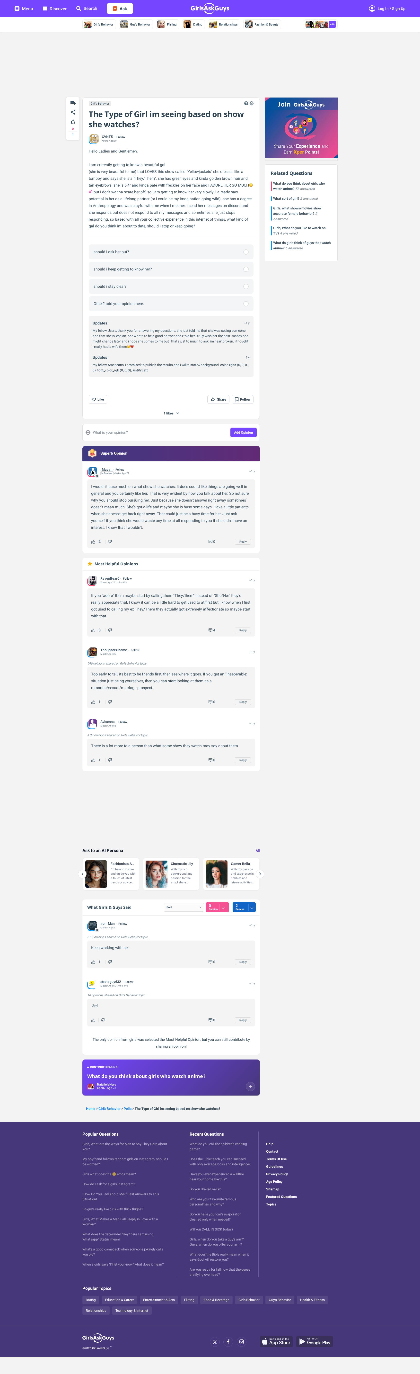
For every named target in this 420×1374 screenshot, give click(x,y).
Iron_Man (107, 923)
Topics (271, 1204)
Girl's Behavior (103, 24)
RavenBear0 (109, 578)
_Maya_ (106, 469)
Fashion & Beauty (266, 24)
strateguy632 (110, 982)
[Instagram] (241, 1342)
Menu (27, 8)
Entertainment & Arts (159, 1300)
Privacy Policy (277, 1174)
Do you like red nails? (205, 1189)
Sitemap (272, 1189)
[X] (215, 1342)
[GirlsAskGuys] (98, 1342)
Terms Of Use (276, 1159)
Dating (197, 24)
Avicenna (107, 722)
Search (90, 8)
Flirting (171, 24)
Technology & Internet (131, 1310)
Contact (272, 1151)
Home (90, 1109)
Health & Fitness (312, 1300)
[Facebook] (228, 1342)
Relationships (228, 24)
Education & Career (119, 1300)
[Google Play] (316, 1342)
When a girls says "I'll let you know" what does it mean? (123, 1264)
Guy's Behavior (140, 24)
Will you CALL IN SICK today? (211, 1229)
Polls (127, 1109)
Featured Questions (281, 1197)
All (258, 851)
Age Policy (274, 1182)
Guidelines (274, 1166)
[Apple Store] (278, 1342)
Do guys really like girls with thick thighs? (112, 1209)
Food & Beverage (216, 1300)
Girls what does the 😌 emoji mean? (109, 1174)
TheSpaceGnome (113, 650)
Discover (58, 8)
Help (269, 1144)
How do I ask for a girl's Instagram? (108, 1184)
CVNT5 (107, 137)
